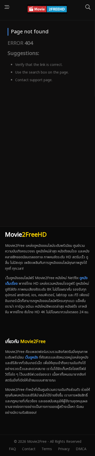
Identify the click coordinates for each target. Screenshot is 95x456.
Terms (47, 449)
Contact (28, 449)
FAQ (12, 449)
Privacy (64, 449)
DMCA (81, 449)
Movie (26, 235)
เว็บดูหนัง (31, 357)
